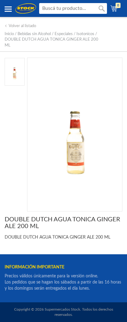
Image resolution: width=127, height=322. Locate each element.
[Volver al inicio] (25, 8)
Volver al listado (22, 26)
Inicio (9, 34)
